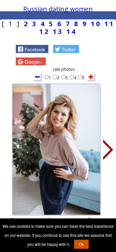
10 (96, 23)
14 (71, 31)
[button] (32, 49)
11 (109, 23)
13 (58, 31)
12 (44, 31)
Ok (81, 244)
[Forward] (108, 150)
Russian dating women (58, 9)
